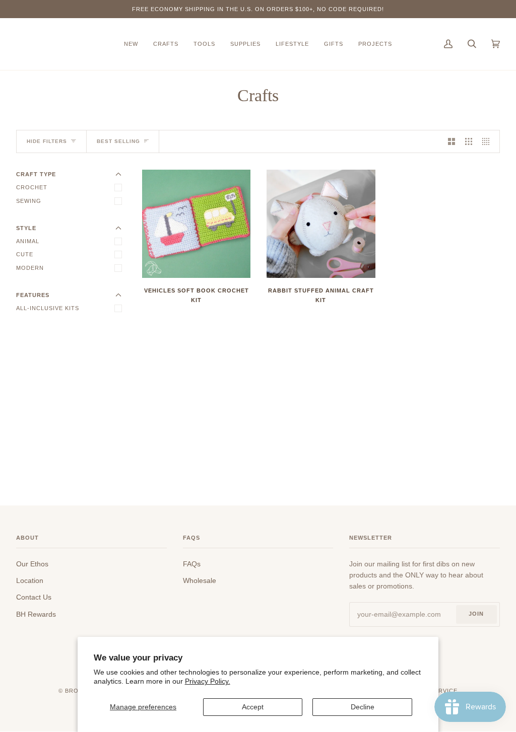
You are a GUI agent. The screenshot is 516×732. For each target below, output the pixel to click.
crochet (31, 187)
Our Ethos (32, 564)
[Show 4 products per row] (488, 141)
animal (27, 241)
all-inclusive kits (47, 308)
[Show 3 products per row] (468, 141)
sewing (28, 201)
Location (29, 580)
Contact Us (33, 597)
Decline (362, 707)
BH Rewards (36, 614)
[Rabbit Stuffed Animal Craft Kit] (321, 224)
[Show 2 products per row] (451, 141)
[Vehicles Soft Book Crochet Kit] (196, 224)
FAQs (192, 564)
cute (24, 254)
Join (476, 614)
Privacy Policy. (207, 681)
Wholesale (199, 580)
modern (30, 268)
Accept (253, 707)
